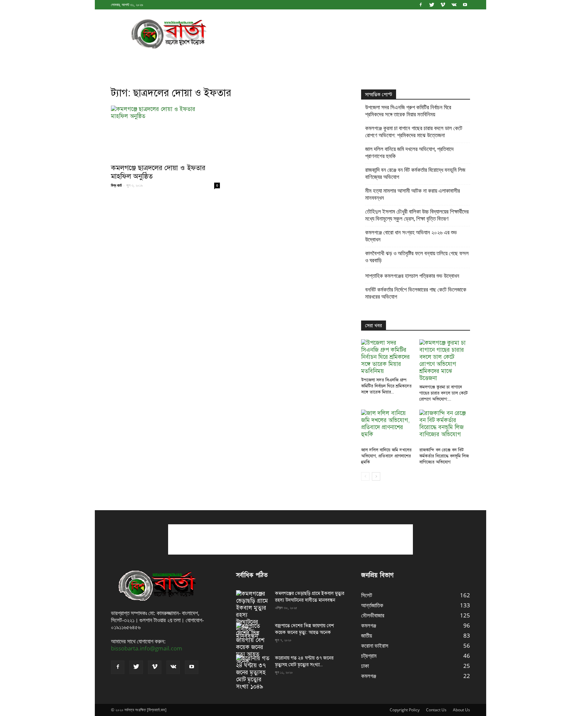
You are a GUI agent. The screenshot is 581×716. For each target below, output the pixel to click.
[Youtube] (465, 4)
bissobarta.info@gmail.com (146, 648)
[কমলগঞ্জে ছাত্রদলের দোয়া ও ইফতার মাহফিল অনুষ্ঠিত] (165, 132)
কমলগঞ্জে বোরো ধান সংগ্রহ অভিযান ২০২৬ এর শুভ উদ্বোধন (411, 236)
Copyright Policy (405, 710)
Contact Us (436, 710)
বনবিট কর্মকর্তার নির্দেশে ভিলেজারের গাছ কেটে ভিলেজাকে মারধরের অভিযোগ (415, 293)
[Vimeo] (443, 4)
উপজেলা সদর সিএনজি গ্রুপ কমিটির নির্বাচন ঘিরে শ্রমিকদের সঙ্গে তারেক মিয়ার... (386, 386)
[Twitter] (432, 4)
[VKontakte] (454, 4)
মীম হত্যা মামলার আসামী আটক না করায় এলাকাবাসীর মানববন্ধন (412, 194)
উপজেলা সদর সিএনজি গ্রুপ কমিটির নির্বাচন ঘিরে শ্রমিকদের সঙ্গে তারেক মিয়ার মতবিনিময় (408, 111)
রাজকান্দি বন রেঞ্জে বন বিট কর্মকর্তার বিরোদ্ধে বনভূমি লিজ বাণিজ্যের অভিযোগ (415, 173)
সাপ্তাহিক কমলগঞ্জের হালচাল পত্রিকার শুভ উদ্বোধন (412, 275)
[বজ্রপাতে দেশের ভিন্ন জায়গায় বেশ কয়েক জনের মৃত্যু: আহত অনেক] (253, 644)
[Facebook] (421, 4)
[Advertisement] (347, 34)
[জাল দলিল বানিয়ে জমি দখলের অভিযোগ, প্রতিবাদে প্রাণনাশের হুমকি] (386, 427)
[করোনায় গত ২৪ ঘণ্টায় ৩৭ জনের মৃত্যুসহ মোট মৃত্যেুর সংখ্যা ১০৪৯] (253, 672)
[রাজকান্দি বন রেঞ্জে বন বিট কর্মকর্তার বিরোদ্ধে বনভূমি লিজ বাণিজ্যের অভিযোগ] (444, 427)
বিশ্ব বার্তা (116, 185)
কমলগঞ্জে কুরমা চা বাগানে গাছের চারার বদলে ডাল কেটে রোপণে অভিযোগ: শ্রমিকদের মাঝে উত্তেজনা (413, 132)
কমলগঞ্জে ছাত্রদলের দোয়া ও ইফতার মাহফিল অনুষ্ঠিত (158, 172)
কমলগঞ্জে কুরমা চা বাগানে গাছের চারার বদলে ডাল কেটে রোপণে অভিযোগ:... (443, 393)
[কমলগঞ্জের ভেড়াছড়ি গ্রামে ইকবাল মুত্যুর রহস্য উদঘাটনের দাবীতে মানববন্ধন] (253, 615)
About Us (461, 710)
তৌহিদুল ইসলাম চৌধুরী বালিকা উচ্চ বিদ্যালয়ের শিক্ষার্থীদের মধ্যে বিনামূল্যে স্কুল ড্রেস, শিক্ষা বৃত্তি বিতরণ (417, 215)
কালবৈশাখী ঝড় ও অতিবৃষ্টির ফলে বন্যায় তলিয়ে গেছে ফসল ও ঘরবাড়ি (417, 257)
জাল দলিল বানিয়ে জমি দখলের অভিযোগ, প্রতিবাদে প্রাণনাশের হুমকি (409, 152)
